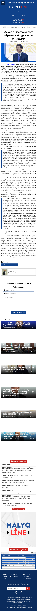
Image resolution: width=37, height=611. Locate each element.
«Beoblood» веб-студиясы (23, 607)
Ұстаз (3, 264)
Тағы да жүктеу (18, 509)
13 (18, 561)
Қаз (13, 15)
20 (18, 563)
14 (23, 561)
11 (9, 561)
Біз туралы (26, 574)
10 (4, 561)
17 (4, 563)
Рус (18, 15)
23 (33, 563)
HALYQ (18, 7)
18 (9, 563)
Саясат (5, 574)
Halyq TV (14, 574)
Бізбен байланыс (26, 578)
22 (28, 563)
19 (13, 563)
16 (32, 561)
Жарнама (26, 576)
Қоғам (5, 576)
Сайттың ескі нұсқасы (18, 606)
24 (4, 565)
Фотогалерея (14, 576)
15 (28, 561)
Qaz (23, 15)
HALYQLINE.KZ (10, 64)
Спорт (5, 578)
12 (13, 561)
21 (23, 563)
